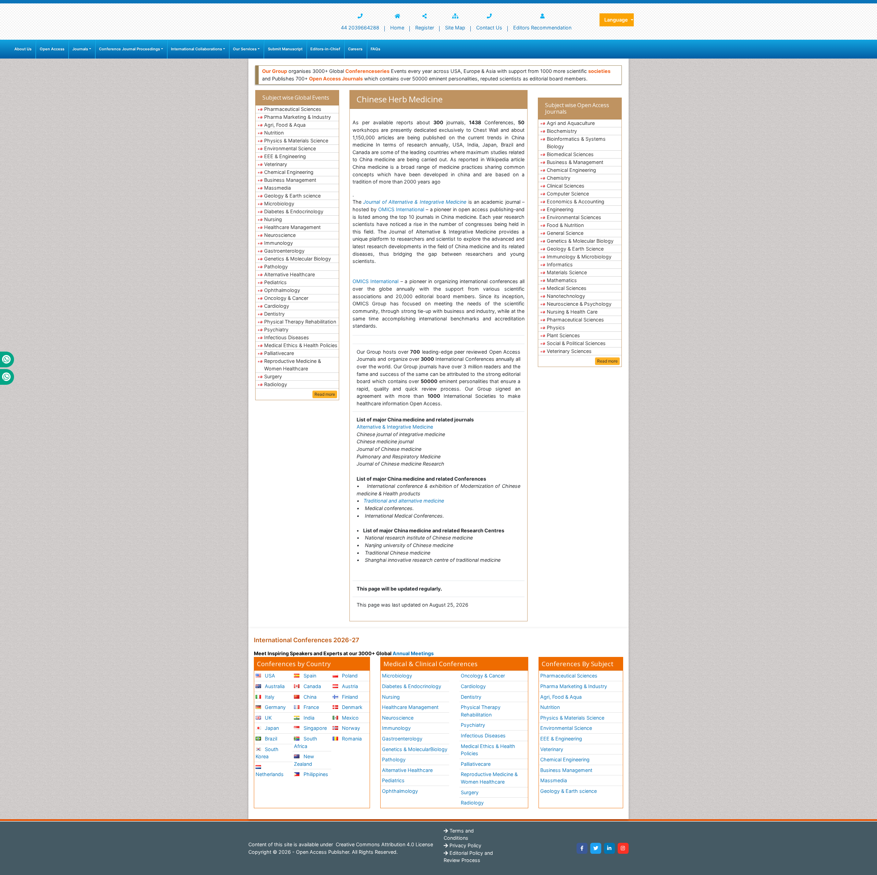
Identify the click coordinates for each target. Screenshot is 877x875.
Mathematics (562, 280)
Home (397, 27)
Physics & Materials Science (296, 140)
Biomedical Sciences (570, 154)
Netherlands (270, 774)
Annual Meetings (413, 653)
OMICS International (401, 209)
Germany (274, 707)
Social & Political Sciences (576, 343)
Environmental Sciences (574, 217)
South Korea (267, 753)
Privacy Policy (464, 845)
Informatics (560, 264)
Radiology (275, 384)
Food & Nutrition (565, 225)
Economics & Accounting (575, 201)
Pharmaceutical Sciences (292, 109)
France (310, 707)
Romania (351, 738)
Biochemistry (562, 131)
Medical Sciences (566, 288)
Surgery (273, 376)
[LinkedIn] (609, 848)
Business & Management (575, 162)
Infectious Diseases (286, 337)
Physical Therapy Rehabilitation (300, 322)
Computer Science (568, 193)
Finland (349, 697)
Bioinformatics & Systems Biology (576, 142)
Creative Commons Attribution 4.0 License (383, 844)
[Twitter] (595, 848)
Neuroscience (280, 235)
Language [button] (616, 20)
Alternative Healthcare (289, 274)
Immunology (278, 243)
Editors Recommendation (542, 27)
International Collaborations (196, 49)
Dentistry (274, 314)
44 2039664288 (360, 27)
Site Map (455, 27)
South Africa (305, 742)
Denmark (351, 707)
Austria (349, 686)
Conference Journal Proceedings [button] (129, 49)
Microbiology (279, 203)
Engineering (560, 209)
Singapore (314, 728)
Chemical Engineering (288, 172)
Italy (268, 697)
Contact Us (489, 27)
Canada (311, 686)
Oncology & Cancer (286, 298)
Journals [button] (80, 49)
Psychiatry (276, 329)
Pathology (276, 266)
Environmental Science (290, 148)
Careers (355, 49)
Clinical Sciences (565, 186)
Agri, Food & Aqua (285, 125)
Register (424, 27)
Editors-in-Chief (325, 49)
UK (267, 718)
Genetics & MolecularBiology (414, 749)
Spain (309, 676)
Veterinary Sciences (569, 351)
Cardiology (276, 306)
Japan (271, 728)
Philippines (315, 774)
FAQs (375, 49)
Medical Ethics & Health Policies (300, 345)
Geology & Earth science (292, 196)
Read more (324, 394)
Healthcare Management (292, 227)
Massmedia (277, 188)
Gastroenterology (284, 251)
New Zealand (304, 760)
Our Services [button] (245, 49)
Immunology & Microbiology (579, 256)
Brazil (270, 738)
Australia (274, 686)
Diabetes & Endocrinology (293, 211)
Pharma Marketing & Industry (297, 117)
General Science (565, 233)
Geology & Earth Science (575, 249)
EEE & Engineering (285, 156)
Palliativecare (279, 353)
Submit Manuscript (285, 49)
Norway (350, 728)
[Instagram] (623, 848)
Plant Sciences (563, 335)
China (309, 697)
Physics (556, 327)
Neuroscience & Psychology (579, 304)
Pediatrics (275, 282)
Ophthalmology (282, 290)
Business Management (290, 180)
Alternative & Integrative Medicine (395, 427)
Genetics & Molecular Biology (297, 259)
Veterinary (275, 164)
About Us (23, 49)
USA (269, 676)
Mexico (350, 718)
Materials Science (567, 272)
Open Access (52, 49)
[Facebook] (582, 848)
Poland (349, 676)
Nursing (273, 219)
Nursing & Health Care (572, 312)
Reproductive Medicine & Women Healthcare (292, 364)
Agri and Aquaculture (571, 123)
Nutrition (274, 133)
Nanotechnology (566, 296)
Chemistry (558, 178)
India (308, 718)
